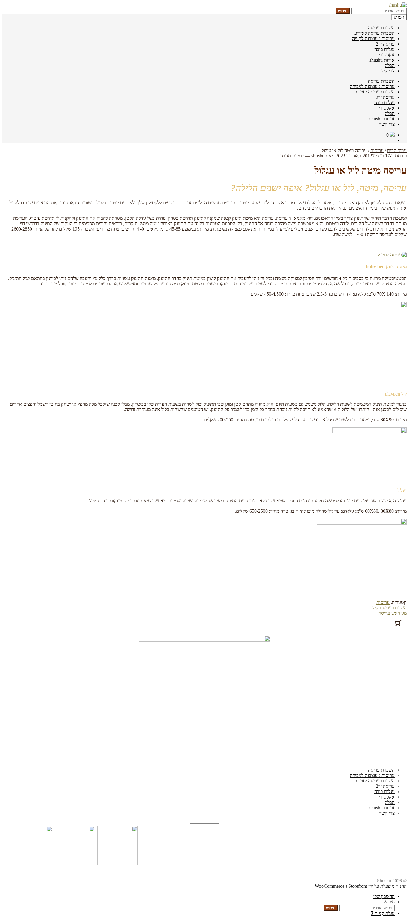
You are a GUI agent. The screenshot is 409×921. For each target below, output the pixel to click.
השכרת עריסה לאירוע (374, 33)
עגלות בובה (384, 49)
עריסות (377, 150)
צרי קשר (387, 70)
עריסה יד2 (385, 43)
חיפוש (343, 11)
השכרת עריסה (381, 27)
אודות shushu (382, 60)
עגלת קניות (383, 913)
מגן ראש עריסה (392, 613)
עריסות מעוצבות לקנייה (373, 38)
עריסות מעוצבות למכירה (372, 86)
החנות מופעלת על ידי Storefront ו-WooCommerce (361, 886)
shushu (318, 155)
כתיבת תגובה (292, 155)
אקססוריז (386, 54)
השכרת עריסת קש (389, 607)
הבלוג (390, 65)
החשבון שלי (384, 896)
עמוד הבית (397, 150)
